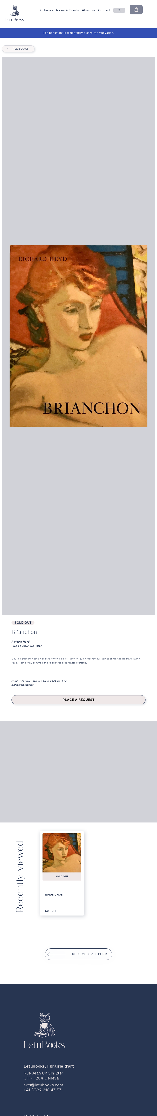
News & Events (67, 10)
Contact (104, 10)
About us (88, 10)
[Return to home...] (14, 20)
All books (46, 10)
